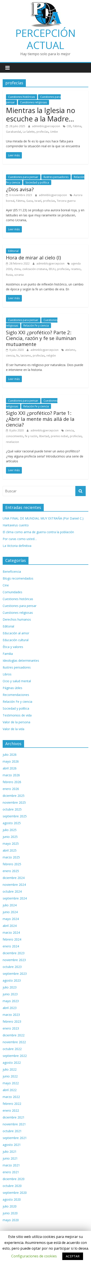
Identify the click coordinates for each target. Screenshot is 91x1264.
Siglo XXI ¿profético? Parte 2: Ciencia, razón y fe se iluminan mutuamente (41, 338)
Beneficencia (12, 571)
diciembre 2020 (14, 1179)
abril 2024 (10, 926)
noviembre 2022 (14, 1042)
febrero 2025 (12, 864)
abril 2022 (10, 1090)
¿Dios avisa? (20, 189)
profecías (42, 132)
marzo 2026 (11, 775)
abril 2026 (10, 768)
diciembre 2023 (14, 953)
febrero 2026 (12, 782)
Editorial (13, 251)
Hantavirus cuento (16, 525)
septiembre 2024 (15, 898)
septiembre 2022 (15, 1056)
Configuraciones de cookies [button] (34, 1256)
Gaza (29, 201)
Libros (7, 674)
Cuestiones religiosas (33, 102)
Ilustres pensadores (56, 177)
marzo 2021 (11, 1165)
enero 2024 (11, 946)
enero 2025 (11, 871)
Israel (37, 201)
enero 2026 (11, 789)
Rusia (9, 275)
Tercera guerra (66, 201)
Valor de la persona (16, 722)
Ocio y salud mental (17, 681)
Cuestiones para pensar (23, 177)
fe (17, 355)
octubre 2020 (12, 1186)
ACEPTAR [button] (73, 1256)
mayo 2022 (11, 1083)
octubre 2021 (12, 1131)
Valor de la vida (13, 729)
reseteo (76, 269)
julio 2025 (10, 830)
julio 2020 (10, 1206)
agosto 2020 (12, 1199)
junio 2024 (10, 912)
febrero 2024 (12, 939)
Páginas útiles (12, 688)
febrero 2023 (12, 1021)
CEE (69, 126)
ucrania (19, 275)
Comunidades (12, 592)
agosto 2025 (12, 823)
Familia (8, 654)
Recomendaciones (16, 695)
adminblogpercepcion (46, 126)
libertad (44, 436)
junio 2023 (10, 994)
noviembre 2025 (14, 802)
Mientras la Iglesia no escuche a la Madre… (40, 114)
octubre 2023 (12, 967)
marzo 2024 (11, 932)
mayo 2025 (11, 843)
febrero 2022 (12, 1104)
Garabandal (13, 132)
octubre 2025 (12, 809)
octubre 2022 (12, 1049)
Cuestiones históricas (21, 97)
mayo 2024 (11, 919)
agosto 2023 (12, 980)
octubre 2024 (12, 891)
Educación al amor (16, 633)
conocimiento (14, 436)
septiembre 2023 (15, 973)
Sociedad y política (37, 182)
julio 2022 (10, 1069)
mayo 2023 (11, 1001)
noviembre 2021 (14, 1124)
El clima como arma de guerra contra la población (38, 532)
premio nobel (59, 436)
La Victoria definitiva (17, 546)
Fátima (77, 126)
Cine (6, 585)
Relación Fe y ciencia (36, 325)
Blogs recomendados (18, 578)
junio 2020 (10, 1213)
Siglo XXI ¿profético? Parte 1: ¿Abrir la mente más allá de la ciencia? (40, 419)
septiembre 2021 (15, 1138)
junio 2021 (10, 1158)
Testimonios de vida (17, 715)
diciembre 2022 (14, 1035)
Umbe (54, 132)
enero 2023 (11, 1028)
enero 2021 (11, 1172)
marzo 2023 (11, 1015)
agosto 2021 (12, 1145)
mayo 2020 (11, 1220)
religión (51, 355)
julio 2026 (10, 754)
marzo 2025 (11, 857)
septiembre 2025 (15, 816)
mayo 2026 (11, 761)
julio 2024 (10, 905)
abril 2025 (10, 850)
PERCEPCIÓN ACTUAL (45, 39)
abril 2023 (10, 1008)
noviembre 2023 (14, 960)
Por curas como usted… (20, 539)
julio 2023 (10, 987)
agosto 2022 (12, 1062)
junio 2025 (10, 837)
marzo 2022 (11, 1097)
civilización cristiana (34, 269)
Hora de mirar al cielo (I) (33, 257)
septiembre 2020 (15, 1192)
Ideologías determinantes (21, 660)
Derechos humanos (17, 619)
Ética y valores (13, 647)
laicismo (26, 355)
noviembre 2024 (14, 884)
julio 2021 (10, 1151)
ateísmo (70, 350)
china (17, 269)
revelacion (12, 442)
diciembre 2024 (14, 878)
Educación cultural (15, 640)
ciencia (10, 355)
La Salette (29, 132)
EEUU (52, 269)
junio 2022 (10, 1076)
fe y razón (31, 436)
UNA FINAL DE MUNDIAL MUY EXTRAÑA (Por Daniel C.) (43, 518)
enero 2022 (11, 1110)
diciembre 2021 (14, 1117)
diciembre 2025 (14, 796)
